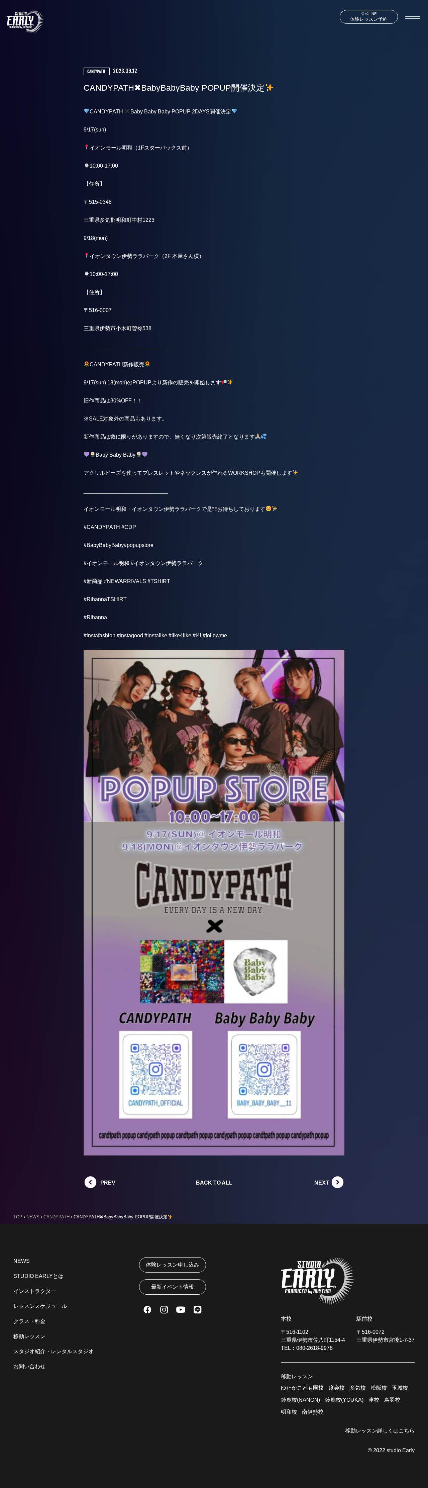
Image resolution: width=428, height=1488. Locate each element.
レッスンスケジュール (40, 1306)
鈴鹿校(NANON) (300, 1400)
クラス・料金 (29, 1321)
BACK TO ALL (214, 1183)
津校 (373, 1400)
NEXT (321, 1183)
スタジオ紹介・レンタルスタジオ (53, 1351)
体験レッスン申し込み (172, 1265)
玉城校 (400, 1388)
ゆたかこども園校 (302, 1388)
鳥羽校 (392, 1400)
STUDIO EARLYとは (38, 1276)
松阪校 (379, 1388)
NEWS (21, 1261)
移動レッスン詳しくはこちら (380, 1430)
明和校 (289, 1412)
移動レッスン (29, 1336)
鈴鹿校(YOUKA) (344, 1400)
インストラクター (34, 1291)
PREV (107, 1183)
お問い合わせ (29, 1366)
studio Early (401, 1450)
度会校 (337, 1388)
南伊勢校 (312, 1412)
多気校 (358, 1388)
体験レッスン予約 (369, 17)
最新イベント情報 (172, 1287)
